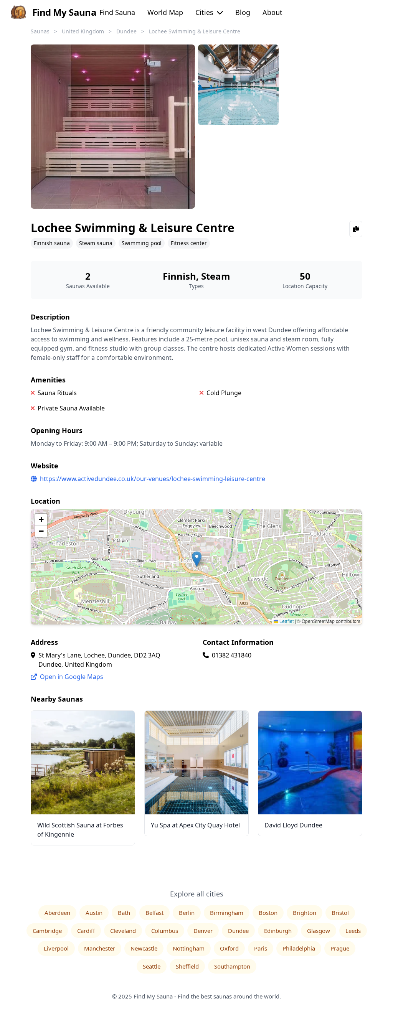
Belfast (154, 912)
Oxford (229, 948)
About (272, 12)
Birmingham (226, 912)
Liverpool (56, 948)
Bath (124, 912)
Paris (260, 948)
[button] (196, 559)
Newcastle (143, 948)
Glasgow (318, 930)
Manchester (99, 948)
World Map (165, 12)
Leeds (353, 930)
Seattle (151, 966)
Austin (94, 912)
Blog (242, 12)
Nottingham (189, 948)
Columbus (164, 930)
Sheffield (187, 966)
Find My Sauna (64, 12)
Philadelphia (298, 948)
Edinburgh (278, 930)
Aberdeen (57, 912)
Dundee (126, 31)
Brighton (304, 912)
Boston (268, 912)
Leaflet (286, 621)
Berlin (187, 912)
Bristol (340, 912)
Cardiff (86, 930)
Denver (203, 930)
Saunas (40, 31)
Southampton (232, 966)
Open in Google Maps (70, 676)
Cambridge (47, 930)
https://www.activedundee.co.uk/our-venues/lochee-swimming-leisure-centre (152, 479)
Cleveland (123, 930)
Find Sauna (117, 12)
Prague (339, 948)
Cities (205, 12)
